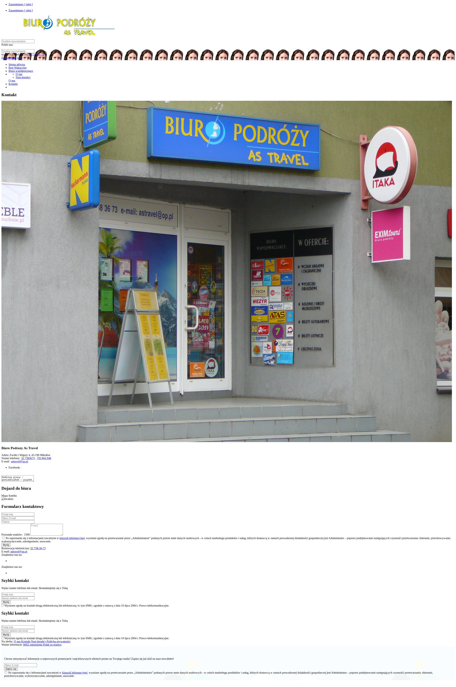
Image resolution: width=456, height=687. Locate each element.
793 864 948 (44, 458)
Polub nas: (7, 44)
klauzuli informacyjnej (72, 538)
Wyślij (6, 545)
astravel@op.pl (19, 461)
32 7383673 (28, 458)
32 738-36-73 (36, 54)
